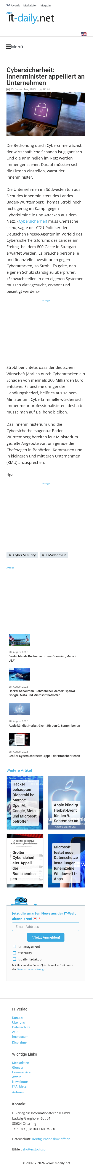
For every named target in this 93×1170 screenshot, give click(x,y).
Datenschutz (21, 1027)
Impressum (20, 1037)
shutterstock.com (35, 1149)
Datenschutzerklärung (30, 969)
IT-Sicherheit (56, 555)
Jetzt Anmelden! (47, 937)
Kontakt (17, 1018)
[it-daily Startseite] (38, 18)
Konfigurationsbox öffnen (51, 1139)
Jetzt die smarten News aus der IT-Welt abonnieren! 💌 (44, 916)
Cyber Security (24, 555)
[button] (14, 47)
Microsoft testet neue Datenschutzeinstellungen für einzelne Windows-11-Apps (66, 863)
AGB (15, 1032)
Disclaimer (20, 1042)
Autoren (18, 1092)
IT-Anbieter (19, 1086)
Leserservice (21, 1072)
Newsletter (20, 1082)
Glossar (17, 1068)
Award (16, 1077)
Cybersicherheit (33, 221)
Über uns (18, 1022)
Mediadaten (20, 1063)
